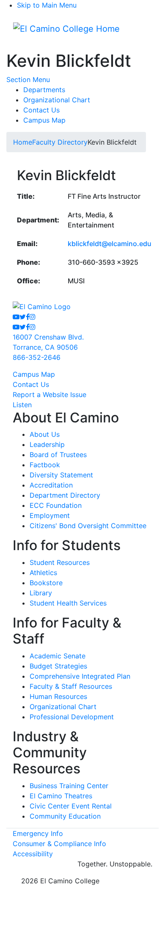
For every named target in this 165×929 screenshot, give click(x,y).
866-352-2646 (36, 357)
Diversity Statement (61, 475)
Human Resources (58, 696)
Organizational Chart (56, 100)
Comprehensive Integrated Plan (80, 676)
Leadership (47, 444)
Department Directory (65, 495)
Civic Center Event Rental (71, 806)
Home (22, 142)
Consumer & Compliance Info (59, 843)
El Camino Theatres (61, 796)
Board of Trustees (58, 454)
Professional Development (72, 717)
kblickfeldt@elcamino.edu (109, 243)
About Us (45, 434)
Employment (50, 515)
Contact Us (41, 110)
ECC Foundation (56, 505)
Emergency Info (38, 833)
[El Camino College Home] (66, 28)
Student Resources (60, 562)
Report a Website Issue (49, 394)
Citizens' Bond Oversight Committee (88, 525)
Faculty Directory (60, 142)
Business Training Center (69, 785)
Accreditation (51, 485)
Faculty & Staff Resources (71, 686)
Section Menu (28, 79)
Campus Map (44, 120)
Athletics (43, 572)
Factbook (45, 464)
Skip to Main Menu (47, 5)
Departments (44, 89)
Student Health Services (68, 603)
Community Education (65, 816)
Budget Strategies (58, 666)
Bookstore (46, 582)
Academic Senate (57, 656)
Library (41, 593)
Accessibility (33, 854)
